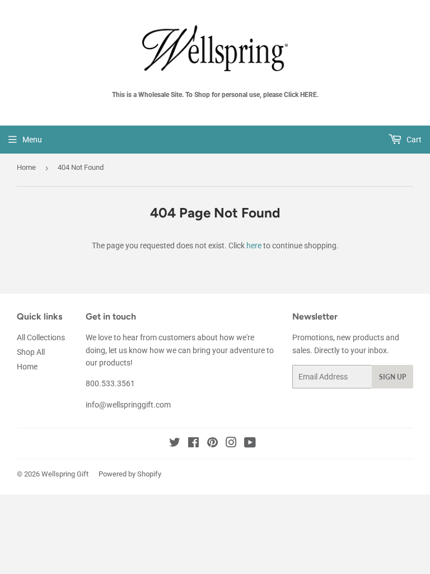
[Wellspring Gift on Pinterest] (212, 443)
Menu (32, 139)
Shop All (31, 352)
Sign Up (392, 377)
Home (26, 167)
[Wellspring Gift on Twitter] (174, 443)
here (253, 245)
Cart (413, 139)
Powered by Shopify (130, 474)
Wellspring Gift (64, 474)
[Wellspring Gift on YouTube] (250, 443)
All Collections (41, 337)
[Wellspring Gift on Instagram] (231, 443)
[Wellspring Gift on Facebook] (193, 443)
